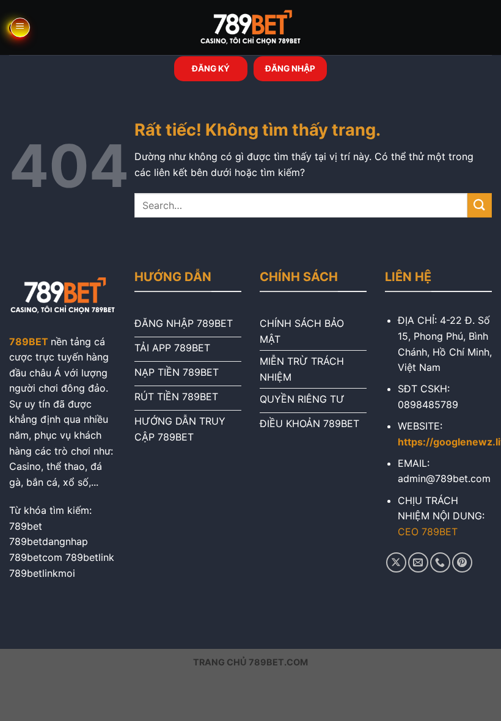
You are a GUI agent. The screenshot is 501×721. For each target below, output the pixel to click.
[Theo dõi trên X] (396, 562)
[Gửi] (479, 205)
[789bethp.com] (250, 27)
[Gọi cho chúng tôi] (440, 562)
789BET (28, 341)
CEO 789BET (428, 531)
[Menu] (20, 27)
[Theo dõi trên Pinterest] (462, 562)
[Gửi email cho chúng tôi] (418, 562)
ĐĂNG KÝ (211, 68)
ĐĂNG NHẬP (290, 68)
